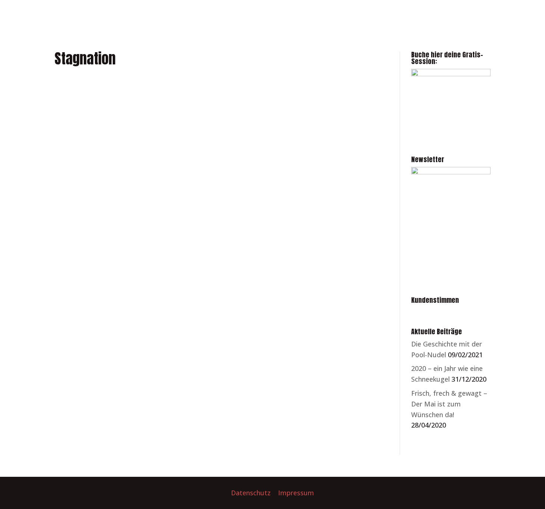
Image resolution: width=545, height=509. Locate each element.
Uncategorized (170, 199)
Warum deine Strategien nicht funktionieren (140, 186)
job (189, 292)
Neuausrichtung (118, 199)
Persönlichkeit (146, 105)
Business (75, 105)
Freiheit (73, 292)
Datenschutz (251, 492)
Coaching (107, 105)
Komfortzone (219, 292)
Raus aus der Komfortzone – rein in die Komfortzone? (155, 280)
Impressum (296, 492)
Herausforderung (116, 292)
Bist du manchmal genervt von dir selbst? (135, 92)
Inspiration (164, 292)
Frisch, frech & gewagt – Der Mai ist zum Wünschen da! (449, 404)
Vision (206, 199)
